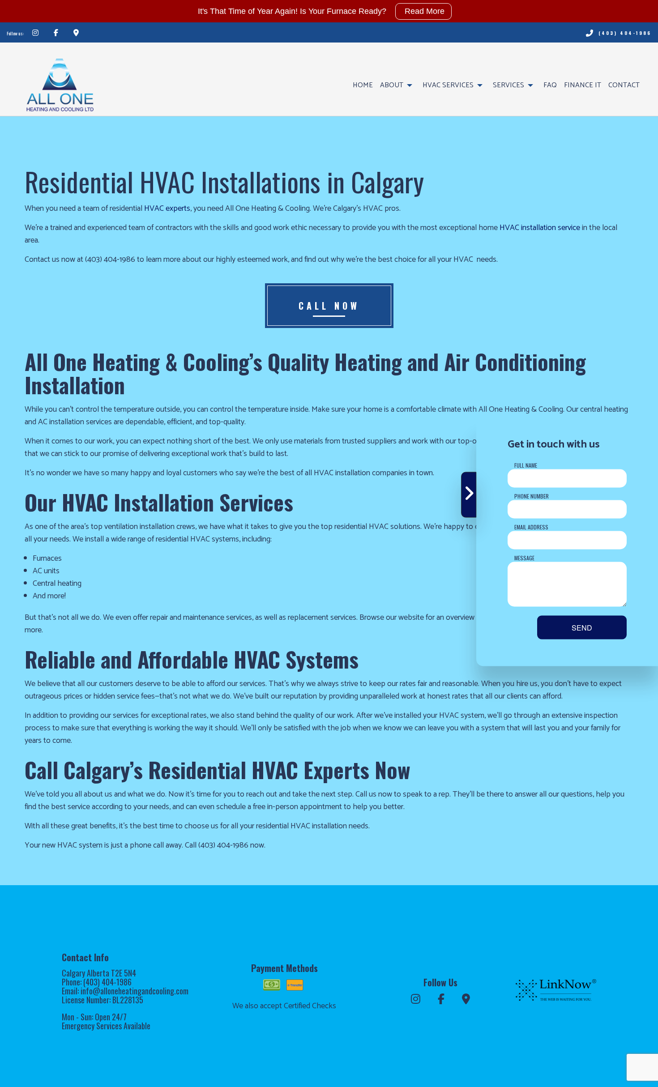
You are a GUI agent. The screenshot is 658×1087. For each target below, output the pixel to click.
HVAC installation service (540, 227)
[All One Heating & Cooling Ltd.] (59, 81)
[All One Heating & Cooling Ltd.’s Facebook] (56, 33)
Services (508, 85)
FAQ (550, 85)
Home (363, 85)
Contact (624, 85)
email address (531, 526)
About (391, 85)
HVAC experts (167, 208)
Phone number (531, 495)
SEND (582, 627)
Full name (525, 465)
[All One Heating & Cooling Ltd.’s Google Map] (76, 33)
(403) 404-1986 (624, 33)
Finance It (582, 85)
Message (524, 557)
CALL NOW (329, 305)
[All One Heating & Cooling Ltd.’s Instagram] (35, 33)
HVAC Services (448, 85)
